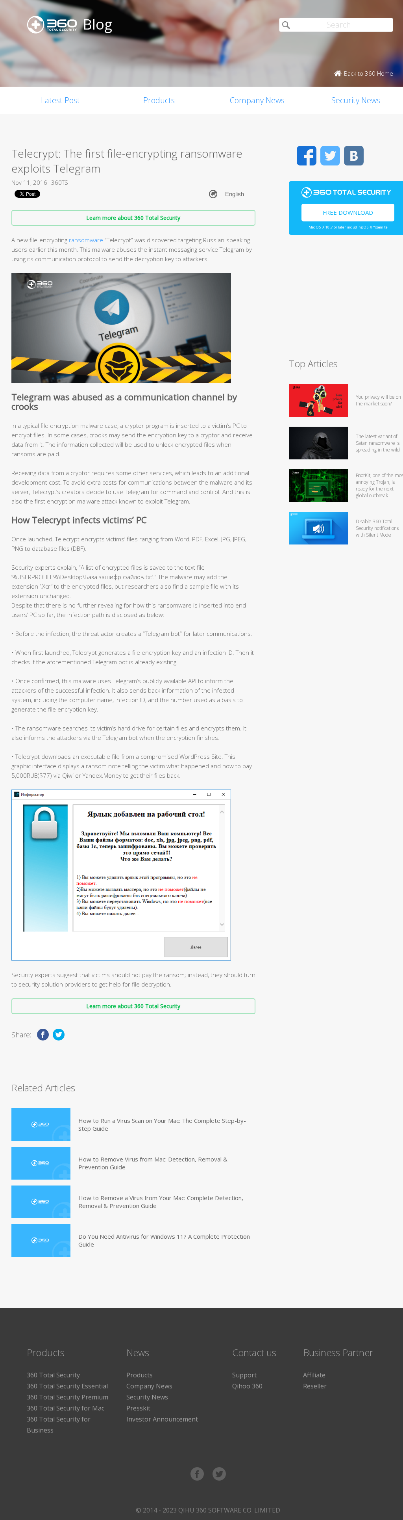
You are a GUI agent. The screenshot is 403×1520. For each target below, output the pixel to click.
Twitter (330, 155)
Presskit (138, 1408)
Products (159, 100)
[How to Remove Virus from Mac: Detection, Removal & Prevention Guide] (40, 1163)
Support (244, 1375)
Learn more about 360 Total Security (133, 217)
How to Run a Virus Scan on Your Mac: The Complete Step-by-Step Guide (162, 1124)
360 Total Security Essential (67, 1386)
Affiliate (314, 1375)
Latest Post (60, 100)
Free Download (348, 212)
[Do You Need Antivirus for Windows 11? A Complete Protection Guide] (40, 1240)
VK (354, 155)
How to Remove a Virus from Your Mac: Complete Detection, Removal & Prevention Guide (160, 1202)
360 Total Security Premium (67, 1397)
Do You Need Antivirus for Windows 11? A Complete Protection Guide (164, 1240)
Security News (147, 1397)
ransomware (86, 240)
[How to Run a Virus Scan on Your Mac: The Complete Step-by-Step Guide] (40, 1124)
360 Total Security (53, 1375)
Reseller (315, 1386)
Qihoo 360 (247, 1386)
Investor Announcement (162, 1419)
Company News (257, 100)
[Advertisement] (346, 300)
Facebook (306, 155)
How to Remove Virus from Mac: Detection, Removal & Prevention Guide (152, 1163)
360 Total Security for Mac (65, 1408)
